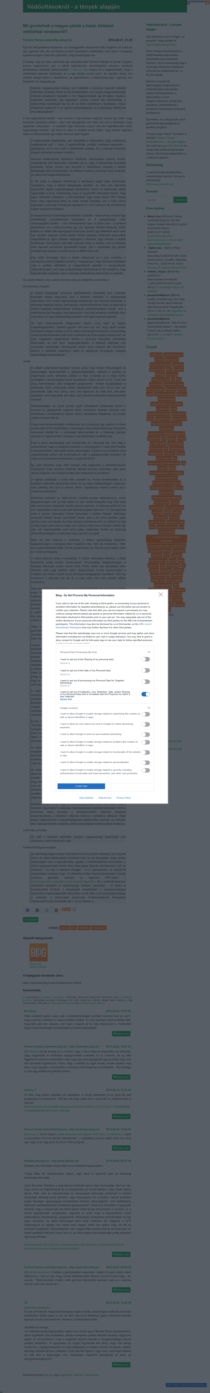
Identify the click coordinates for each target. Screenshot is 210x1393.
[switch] (145, 659)
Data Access (105, 797)
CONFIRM (81, 786)
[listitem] (105, 652)
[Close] (162, 595)
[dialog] (105, 696)
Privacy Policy (123, 797)
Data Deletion (86, 797)
